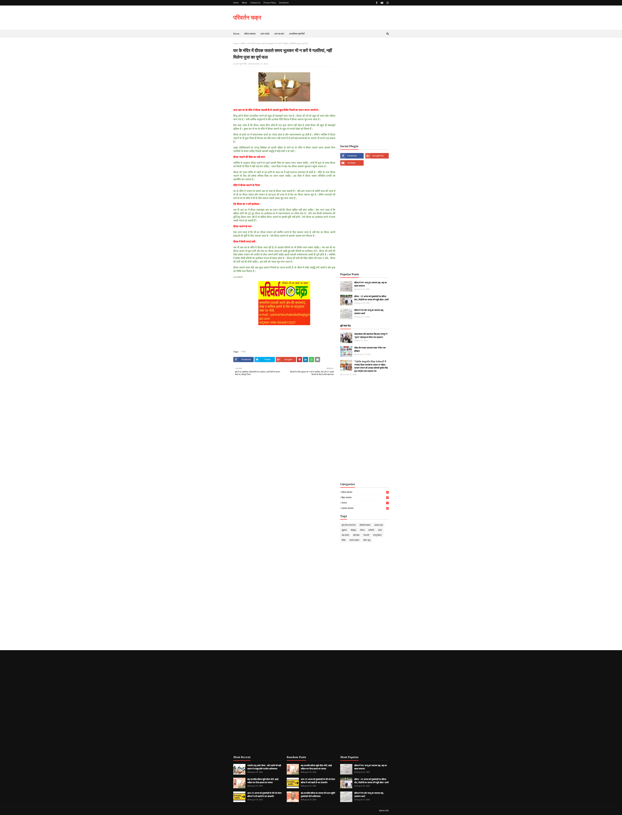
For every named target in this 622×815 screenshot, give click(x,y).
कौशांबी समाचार (365, 525)
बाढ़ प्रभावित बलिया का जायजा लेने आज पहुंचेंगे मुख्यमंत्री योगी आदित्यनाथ (318, 795)
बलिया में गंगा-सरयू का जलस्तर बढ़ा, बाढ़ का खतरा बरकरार (370, 284)
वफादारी (366, 535)
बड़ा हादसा (345, 535)
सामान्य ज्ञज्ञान (354, 540)
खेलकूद (353, 530)
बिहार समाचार (364, 497)
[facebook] (376, 3)
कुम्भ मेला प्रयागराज (349, 525)
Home (236, 3)
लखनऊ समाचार (364, 508)
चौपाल (362, 530)
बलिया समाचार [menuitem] (250, 33)
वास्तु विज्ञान (377, 535)
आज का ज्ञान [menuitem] (279, 33)
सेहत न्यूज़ (366, 540)
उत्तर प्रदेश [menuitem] (264, 33)
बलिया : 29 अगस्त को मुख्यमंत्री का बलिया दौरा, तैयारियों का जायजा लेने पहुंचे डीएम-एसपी (371, 298)
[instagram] (387, 3)
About (244, 3)
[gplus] (377, 156)
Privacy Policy (270, 3)
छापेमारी (371, 530)
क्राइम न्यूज (378, 525)
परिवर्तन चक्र (247, 17)
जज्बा (380, 530)
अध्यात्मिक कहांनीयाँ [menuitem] (297, 33)
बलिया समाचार (364, 492)
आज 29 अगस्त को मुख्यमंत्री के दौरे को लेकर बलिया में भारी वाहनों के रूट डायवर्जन (264, 795)
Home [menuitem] (236, 33)
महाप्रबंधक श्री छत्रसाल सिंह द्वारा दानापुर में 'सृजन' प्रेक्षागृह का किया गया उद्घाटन (370, 336)
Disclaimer (284, 3)
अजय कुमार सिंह (241, 64)
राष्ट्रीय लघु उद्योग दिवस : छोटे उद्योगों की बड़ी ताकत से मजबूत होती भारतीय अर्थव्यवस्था (264, 767)
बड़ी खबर (356, 535)
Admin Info (384, 810)
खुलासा (344, 530)
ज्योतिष (242, 43)
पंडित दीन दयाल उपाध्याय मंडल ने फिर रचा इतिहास (370, 349)
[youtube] (382, 3)
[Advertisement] (364, 91)
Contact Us (255, 3)
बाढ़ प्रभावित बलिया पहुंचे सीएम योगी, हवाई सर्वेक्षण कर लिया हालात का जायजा (262, 781)
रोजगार (364, 503)
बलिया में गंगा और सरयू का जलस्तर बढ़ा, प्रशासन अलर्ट (369, 312)
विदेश (344, 540)
